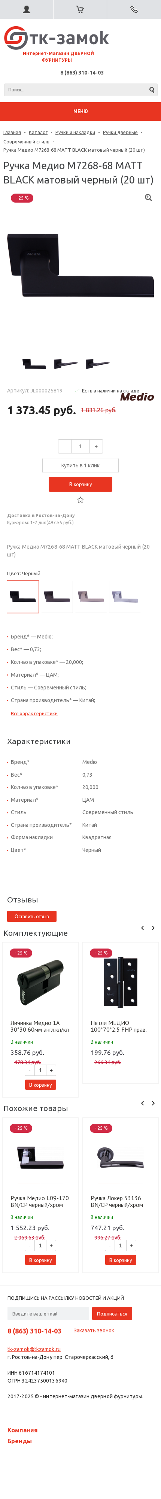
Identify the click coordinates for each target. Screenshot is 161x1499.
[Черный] (23, 597)
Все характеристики (34, 713)
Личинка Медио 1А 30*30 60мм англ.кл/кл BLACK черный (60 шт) (39, 1026)
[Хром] (125, 597)
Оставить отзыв (32, 916)
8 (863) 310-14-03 (82, 73)
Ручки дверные (120, 132)
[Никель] (91, 597)
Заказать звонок (94, 1330)
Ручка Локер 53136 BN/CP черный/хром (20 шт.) (117, 1201)
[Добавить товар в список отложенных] (80, 499)
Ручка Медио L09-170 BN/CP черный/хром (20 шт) (39, 1201)
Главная (12, 132)
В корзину (80, 484)
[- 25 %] (40, 982)
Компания (22, 1430)
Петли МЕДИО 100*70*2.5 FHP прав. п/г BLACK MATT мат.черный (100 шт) (118, 1026)
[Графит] (57, 597)
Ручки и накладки (75, 132)
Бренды (19, 1441)
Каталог (38, 132)
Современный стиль (26, 141)
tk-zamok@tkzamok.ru (34, 1349)
